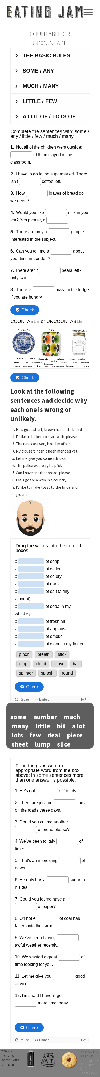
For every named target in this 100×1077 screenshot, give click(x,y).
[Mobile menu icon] (88, 12)
